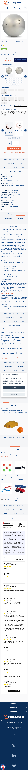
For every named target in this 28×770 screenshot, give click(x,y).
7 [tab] (15, 78)
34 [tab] (9, 84)
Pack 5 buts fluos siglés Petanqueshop (7, 476)
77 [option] (22, 90)
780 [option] (23, 100)
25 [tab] (8, 82)
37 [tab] (14, 84)
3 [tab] (8, 78)
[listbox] (14, 91)
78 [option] (2, 92)
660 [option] (6, 97)
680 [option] (12, 97)
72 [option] (5, 90)
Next (25, 76)
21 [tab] (20, 80)
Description (20, 159)
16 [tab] (12, 80)
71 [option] (2, 90)
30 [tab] (17, 82)
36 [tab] (13, 84)
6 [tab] (14, 78)
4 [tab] (10, 78)
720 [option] (2, 100)
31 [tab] (19, 82)
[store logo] (14, 3)
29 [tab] (15, 82)
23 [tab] (5, 82)
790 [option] (2, 102)
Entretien (20, 163)
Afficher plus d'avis (14, 690)
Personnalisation (9, 163)
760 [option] (16, 100)
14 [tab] (8, 80)
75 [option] (16, 90)
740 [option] (9, 100)
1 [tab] (5, 78)
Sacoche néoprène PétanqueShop (19, 476)
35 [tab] (11, 84)
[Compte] (19, 8)
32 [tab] (20, 82)
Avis (23, 167)
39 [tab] (18, 84)
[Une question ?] (14, 8)
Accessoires (15, 167)
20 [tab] (19, 80)
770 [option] (19, 100)
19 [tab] (17, 80)
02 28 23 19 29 (14, 725)
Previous (2, 76)
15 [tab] (10, 80)
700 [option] (19, 97)
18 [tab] (15, 80)
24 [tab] (7, 82)
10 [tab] (20, 78)
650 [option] (2, 97)
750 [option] (12, 100)
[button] (12, 40)
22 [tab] (22, 80)
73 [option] (9, 90)
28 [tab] (14, 82)
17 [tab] (14, 80)
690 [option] (16, 97)
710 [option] (23, 97)
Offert (6, 167)
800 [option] (6, 102)
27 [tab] (12, 82)
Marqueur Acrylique (6, 497)
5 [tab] (12, 78)
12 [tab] (5, 80)
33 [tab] (22, 82)
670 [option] (9, 97)
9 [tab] (19, 78)
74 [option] (12, 90)
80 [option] (5, 92)
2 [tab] (7, 78)
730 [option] (6, 100)
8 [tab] (17, 78)
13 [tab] (7, 80)
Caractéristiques (9, 159)
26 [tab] (10, 82)
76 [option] (19, 90)
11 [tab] (22, 78)
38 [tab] (16, 84)
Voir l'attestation (8, 525)
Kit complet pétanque (19, 497)
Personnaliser (14, 394)
